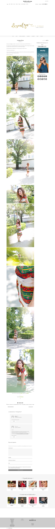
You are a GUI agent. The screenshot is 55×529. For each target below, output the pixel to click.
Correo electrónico (11, 460)
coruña (8, 404)
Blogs (7, 4)
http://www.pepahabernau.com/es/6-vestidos (22, 433)
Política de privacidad (12, 525)
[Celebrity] (22, 503)
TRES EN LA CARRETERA (22, 36)
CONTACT (41, 36)
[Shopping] (12, 503)
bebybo (16, 416)
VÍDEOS (37, 36)
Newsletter (40, 4)
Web (9, 463)
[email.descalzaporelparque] (42, 79)
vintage (33, 404)
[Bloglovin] (42, 46)
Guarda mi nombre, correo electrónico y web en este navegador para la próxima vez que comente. (19, 467)
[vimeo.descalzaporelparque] (38, 79)
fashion (20, 404)
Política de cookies (12, 526)
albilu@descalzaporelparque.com (42, 42)
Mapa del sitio (12, 521)
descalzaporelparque (16, 404)
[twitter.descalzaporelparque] (40, 79)
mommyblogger (24, 404)
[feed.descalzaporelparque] (46, 79)
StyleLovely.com (27, 1)
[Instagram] (45, 4)
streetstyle (27, 404)
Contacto (12, 522)
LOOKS (16, 36)
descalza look (11, 404)
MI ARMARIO (28, 36)
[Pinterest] (44, 4)
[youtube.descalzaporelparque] (44, 79)
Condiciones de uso (12, 524)
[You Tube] (46, 4)
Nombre (9, 457)
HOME (13, 36)
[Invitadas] (43, 503)
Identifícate (36, 4)
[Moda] (33, 503)
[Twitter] (43, 4)
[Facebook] (42, 4)
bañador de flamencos (11, 406)
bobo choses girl (31, 406)
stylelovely (30, 404)
